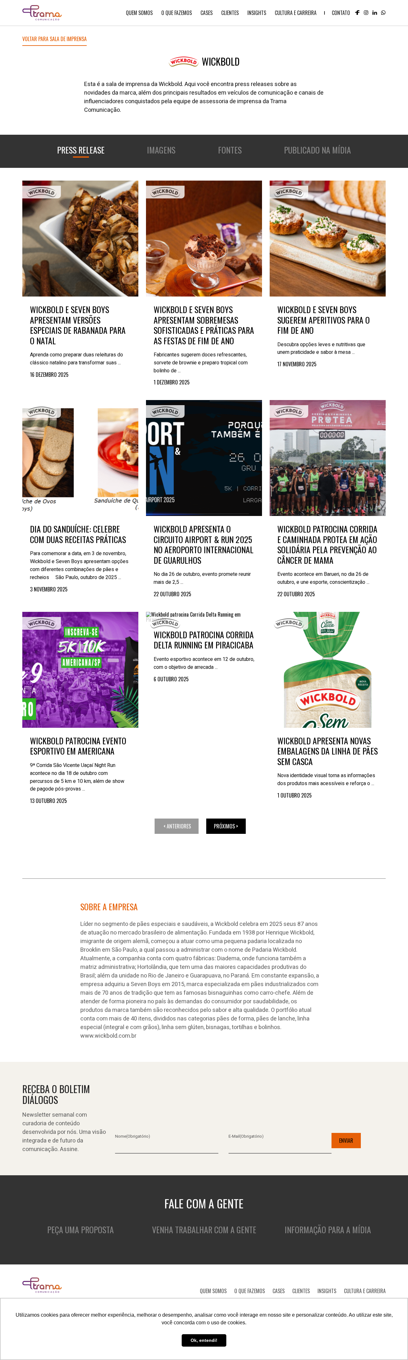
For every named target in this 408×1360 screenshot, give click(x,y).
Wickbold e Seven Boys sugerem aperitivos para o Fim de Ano (323, 320)
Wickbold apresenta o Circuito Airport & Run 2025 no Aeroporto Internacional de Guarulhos (203, 544)
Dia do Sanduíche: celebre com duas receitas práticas (78, 534)
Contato (341, 12)
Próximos (224, 826)
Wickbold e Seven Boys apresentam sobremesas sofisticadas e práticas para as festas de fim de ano (204, 325)
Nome (132, 1136)
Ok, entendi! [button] (204, 1340)
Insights (256, 12)
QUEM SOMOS (139, 12)
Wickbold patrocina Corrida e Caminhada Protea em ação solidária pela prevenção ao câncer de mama (327, 544)
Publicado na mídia (317, 150)
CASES (206, 12)
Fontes (230, 150)
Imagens (161, 150)
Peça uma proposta (80, 1229)
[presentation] (80, 239)
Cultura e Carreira (296, 12)
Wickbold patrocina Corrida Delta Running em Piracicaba (204, 640)
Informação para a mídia (328, 1229)
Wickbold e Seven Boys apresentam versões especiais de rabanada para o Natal (78, 325)
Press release (81, 150)
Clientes (230, 12)
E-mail (246, 1136)
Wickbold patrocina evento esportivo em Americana (78, 746)
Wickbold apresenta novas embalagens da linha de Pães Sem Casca (327, 751)
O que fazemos (176, 12)
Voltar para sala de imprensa (54, 39)
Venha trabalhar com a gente (204, 1229)
